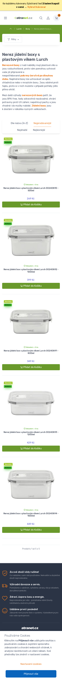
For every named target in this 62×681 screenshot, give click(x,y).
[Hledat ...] (41, 18)
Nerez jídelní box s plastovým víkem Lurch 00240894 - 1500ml (31, 514)
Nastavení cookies (31, 663)
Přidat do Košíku (32, 204)
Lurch (19, 29)
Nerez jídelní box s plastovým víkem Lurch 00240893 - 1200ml (31, 433)
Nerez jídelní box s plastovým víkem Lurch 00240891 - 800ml (31, 352)
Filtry (14, 39)
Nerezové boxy (11, 65)
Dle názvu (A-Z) (19, 123)
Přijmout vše (31, 673)
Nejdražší (22, 130)
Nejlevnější (39, 130)
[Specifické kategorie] (11, 29)
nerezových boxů (32, 95)
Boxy (28, 29)
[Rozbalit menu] (5, 18)
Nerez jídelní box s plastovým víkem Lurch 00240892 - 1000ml (31, 270)
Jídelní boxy (39, 105)
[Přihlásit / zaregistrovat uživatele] (48, 18)
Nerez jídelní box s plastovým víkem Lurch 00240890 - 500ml (31, 189)
